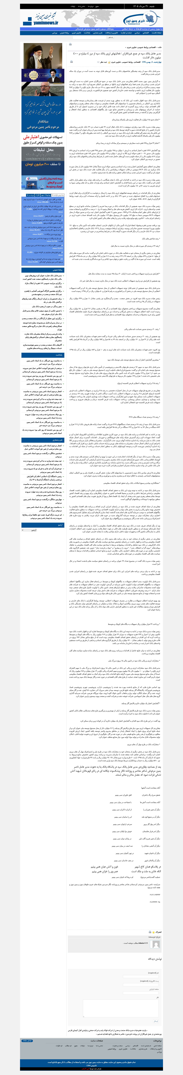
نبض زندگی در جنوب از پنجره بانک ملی (47, 306)
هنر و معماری (97, 33)
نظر (157, 997)
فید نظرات (59, 1046)
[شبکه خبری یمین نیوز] (96, 18)
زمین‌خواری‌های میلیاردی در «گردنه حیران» (47, 252)
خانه (160, 47)
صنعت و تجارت (126, 33)
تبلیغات (73, 6)
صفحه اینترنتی (154, 989)
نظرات (37, 195)
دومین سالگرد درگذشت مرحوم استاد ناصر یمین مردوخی (43, 246)
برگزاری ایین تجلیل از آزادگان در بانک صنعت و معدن (42, 318)
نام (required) (153, 973)
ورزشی (54, 33)
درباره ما (90, 6)
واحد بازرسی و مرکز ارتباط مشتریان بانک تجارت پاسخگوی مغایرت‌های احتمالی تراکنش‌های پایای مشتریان (43, 337)
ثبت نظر (103, 62)
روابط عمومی (64, 33)
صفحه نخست (156, 33)
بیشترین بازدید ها (57, 195)
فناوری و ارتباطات (111, 33)
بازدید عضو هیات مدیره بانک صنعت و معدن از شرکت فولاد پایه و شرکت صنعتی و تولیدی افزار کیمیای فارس (107, 1031)
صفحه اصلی (158, 1046)
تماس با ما (81, 6)
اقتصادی (146, 33)
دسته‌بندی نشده (146, 1046)
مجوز (97, 6)
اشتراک (159, 932)
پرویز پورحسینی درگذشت (52, 234)
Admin (141, 943)
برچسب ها (30, 195)
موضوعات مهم (45, 195)
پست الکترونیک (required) (149, 981)
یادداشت (87, 33)
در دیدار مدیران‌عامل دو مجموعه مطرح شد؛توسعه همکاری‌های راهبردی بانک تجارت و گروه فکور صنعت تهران (42, 326)
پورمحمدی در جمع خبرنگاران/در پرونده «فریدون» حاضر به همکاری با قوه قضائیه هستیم (129, 1034)
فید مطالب (68, 1046)
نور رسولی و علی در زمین (53, 216)
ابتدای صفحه (27, 1041)
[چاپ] (69, 45)
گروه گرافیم (86, 1069)
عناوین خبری (76, 33)
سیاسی (137, 33)
